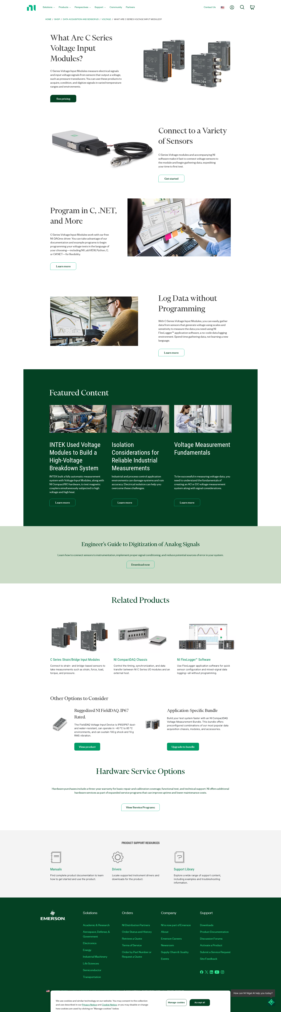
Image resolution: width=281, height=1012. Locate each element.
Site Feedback (208, 958)
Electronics (89, 943)
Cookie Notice (109, 1004)
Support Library (184, 869)
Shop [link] (57, 19)
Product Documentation (214, 931)
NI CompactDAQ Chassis (130, 660)
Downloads (206, 925)
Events (165, 958)
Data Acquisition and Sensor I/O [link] (81, 19)
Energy (87, 950)
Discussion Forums (211, 938)
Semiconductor (92, 970)
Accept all (199, 1002)
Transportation (92, 977)
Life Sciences (91, 963)
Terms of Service (132, 945)
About (164, 931)
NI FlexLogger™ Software (194, 660)
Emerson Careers (171, 938)
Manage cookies (176, 1002)
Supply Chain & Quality (175, 952)
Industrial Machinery (95, 956)
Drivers (116, 869)
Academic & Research (96, 925)
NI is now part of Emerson (176, 925)
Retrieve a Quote (132, 938)
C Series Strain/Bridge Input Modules (75, 660)
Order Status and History (137, 931)
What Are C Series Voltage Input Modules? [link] (138, 19)
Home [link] (48, 19)
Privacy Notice (89, 1004)
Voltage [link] (106, 19)
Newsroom (167, 945)
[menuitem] (49, 8)
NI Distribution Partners (136, 925)
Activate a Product (211, 945)
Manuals (56, 869)
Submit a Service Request (215, 952)
